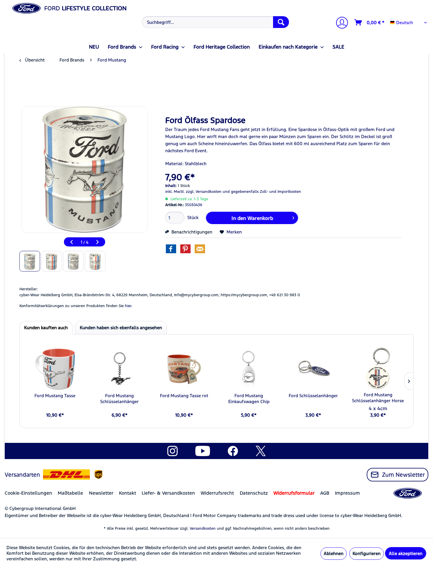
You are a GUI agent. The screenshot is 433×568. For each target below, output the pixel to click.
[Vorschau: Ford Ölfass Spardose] (29, 261)
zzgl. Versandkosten (204, 191)
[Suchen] (281, 22)
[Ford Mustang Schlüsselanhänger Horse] (378, 368)
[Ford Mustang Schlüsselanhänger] (119, 369)
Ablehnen (333, 553)
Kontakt (127, 493)
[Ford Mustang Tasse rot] (184, 369)
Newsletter (101, 493)
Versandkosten (203, 528)
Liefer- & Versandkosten (168, 493)
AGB (324, 493)
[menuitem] (215, 22)
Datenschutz (254, 493)
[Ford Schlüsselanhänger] (313, 369)
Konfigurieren (367, 553)
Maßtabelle (70, 493)
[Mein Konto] (339, 23)
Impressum (347, 493)
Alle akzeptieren (405, 553)
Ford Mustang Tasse (54, 395)
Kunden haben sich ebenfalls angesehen (121, 327)
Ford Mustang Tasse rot (184, 395)
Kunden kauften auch (46, 327)
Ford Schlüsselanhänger (313, 395)
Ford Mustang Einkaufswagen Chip (249, 398)
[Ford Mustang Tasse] (55, 369)
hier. (128, 306)
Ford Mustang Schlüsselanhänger (119, 398)
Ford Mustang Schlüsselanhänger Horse (378, 397)
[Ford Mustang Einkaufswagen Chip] (249, 369)
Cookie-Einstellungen (28, 493)
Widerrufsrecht (217, 493)
